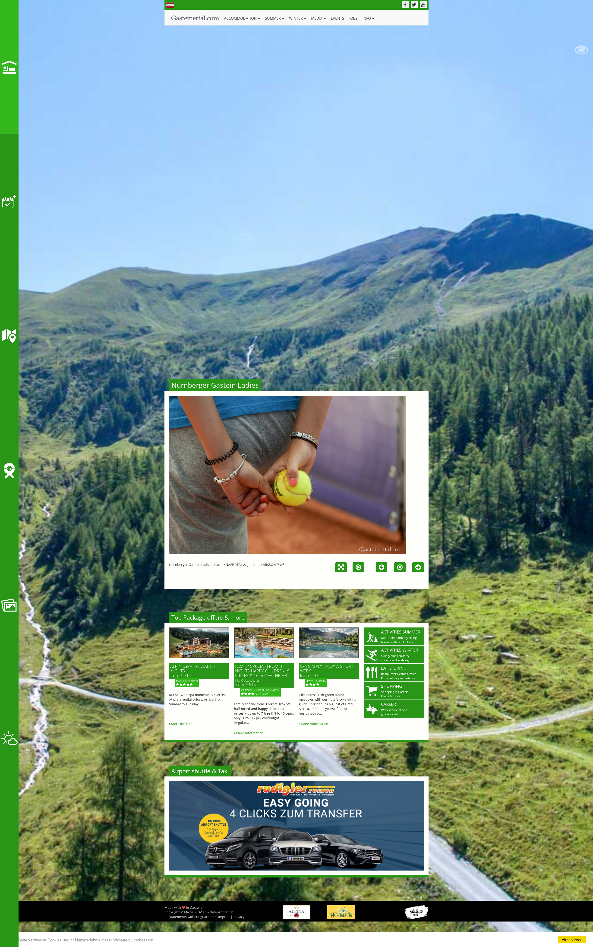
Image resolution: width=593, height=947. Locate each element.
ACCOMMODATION (241, 18)
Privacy (238, 917)
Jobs (353, 18)
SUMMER (273, 18)
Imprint (224, 917)
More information (184, 724)
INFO (367, 18)
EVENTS (337, 18)
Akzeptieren (572, 939)
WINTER (296, 18)
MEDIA (317, 18)
